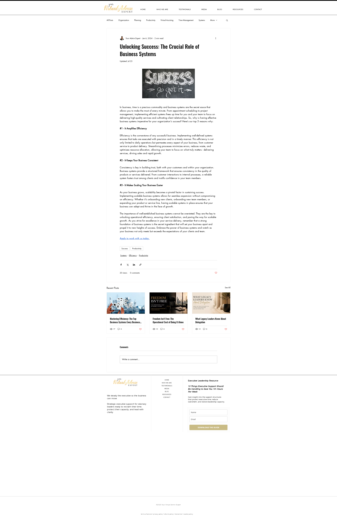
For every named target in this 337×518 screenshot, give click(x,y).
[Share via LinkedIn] (134, 264)
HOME (167, 380)
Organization (123, 20)
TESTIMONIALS (166, 386)
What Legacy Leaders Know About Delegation (210, 320)
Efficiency (133, 255)
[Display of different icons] (126, 303)
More (212, 20)
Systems (202, 20)
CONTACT (166, 397)
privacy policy (158, 514)
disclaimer (178, 514)
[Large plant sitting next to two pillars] (211, 303)
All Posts (110, 20)
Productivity (150, 20)
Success (125, 248)
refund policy (169, 514)
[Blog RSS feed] (187, 464)
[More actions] (215, 38)
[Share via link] (140, 264)
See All (227, 287)
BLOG (167, 391)
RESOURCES (166, 394)
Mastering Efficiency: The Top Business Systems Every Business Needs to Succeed (125, 320)
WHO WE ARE (167, 383)
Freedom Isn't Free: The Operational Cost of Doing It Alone (168, 320)
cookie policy (188, 514)
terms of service (146, 514)
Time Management (186, 20)
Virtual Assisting (167, 20)
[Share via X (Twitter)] (127, 264)
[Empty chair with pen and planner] (169, 303)
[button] (162, 9)
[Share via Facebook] (121, 264)
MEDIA (166, 389)
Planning (137, 20)
